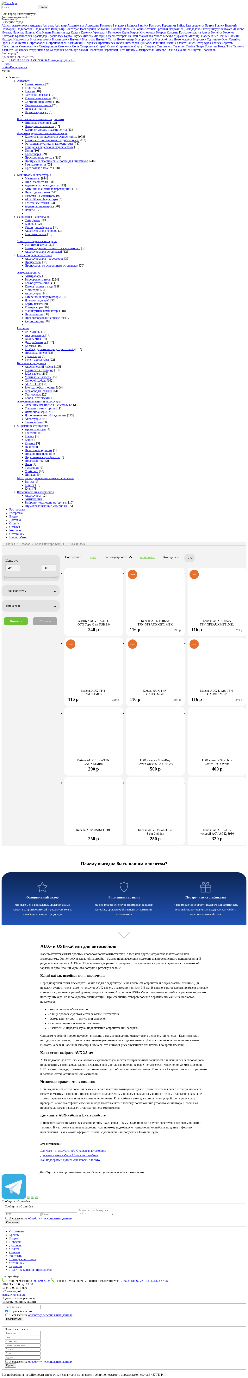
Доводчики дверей (37, 300)
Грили (29, 150)
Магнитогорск (117, 36)
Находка (7, 39)
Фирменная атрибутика (32, 425)
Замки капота (34, 422)
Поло (28, 464)
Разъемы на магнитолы (40, 195)
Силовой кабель (35, 380)
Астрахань (92, 25)
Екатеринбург (210, 29)
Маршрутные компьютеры (42, 310)
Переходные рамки (37, 192)
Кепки (29, 439)
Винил (29, 481)
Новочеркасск (183, 39)
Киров (134, 32)
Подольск (90, 43)
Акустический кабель (39, 366)
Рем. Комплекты (35, 234)
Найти (43, 7)
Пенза (13, 43)
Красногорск (23, 36)
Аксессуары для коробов (41, 230)
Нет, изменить (24, 56)
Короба (29, 223)
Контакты (15, 530)
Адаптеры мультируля (39, 206)
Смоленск (64, 46)
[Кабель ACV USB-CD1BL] (93, 806)
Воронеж (129, 29)
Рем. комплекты (35, 164)
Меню (6, 70)
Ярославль (208, 49)
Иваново (238, 29)
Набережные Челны (214, 36)
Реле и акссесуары (37, 359)
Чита (122, 49)
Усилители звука (36, 244)
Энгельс (160, 49)
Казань (46, 32)
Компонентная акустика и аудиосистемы (52, 140)
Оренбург (235, 39)
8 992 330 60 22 (40, 60)
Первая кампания (20, 1311)
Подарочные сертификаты (42, 457)
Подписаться (14, 1318)
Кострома (8, 36)
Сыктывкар (164, 46)
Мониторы (32, 290)
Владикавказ (41, 29)
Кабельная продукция (31, 363)
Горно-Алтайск (146, 29)
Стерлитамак (124, 46)
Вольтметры (33, 338)
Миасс (158, 36)
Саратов (227, 43)
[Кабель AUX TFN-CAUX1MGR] (93, 666)
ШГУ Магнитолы (36, 182)
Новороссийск (144, 39)
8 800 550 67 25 (40, 1280)
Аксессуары (33, 293)
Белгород (155, 25)
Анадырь (36, 25)
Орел (224, 39)
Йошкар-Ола (33, 32)
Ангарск (48, 25)
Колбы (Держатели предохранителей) (50, 349)
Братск (209, 25)
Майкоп (132, 36)
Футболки (31, 471)
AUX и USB (33, 384)
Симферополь (48, 46)
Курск (78, 36)
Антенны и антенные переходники (48, 188)
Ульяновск (21, 49)
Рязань (170, 43)
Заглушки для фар (36, 94)
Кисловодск (147, 32)
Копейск (216, 32)
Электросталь (145, 49)
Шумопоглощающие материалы (46, 506)
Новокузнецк (125, 39)
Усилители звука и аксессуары (37, 241)
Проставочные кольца (39, 157)
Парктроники (34, 314)
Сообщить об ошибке (16, 1201)
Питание (23, 328)
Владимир (58, 29)
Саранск (215, 43)
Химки (83, 49)
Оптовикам (16, 533)
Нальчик (233, 36)
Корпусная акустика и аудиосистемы (49, 147)
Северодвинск (28, 46)
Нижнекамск (60, 39)
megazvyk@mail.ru (63, 60)
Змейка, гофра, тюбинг (40, 387)
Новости (15, 1241)
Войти (6, 67)
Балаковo (106, 25)
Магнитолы (32, 178)
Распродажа (17, 509)
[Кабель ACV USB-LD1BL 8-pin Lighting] (155, 806)
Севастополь (10, 46)
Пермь (22, 43)
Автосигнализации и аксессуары (39, 401)
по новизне (147, 557)
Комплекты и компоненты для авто (40, 119)
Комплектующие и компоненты (46, 129)
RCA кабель (33, 373)
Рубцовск (146, 43)
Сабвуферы (32, 220)
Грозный (162, 29)
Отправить (12, 1222)
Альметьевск (20, 25)
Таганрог (179, 46)
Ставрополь (88, 46)
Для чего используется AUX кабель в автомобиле (73, 1150)
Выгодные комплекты (39, 126)
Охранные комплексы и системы (46, 405)
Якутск (196, 49)
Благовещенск (195, 25)
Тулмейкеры (33, 356)
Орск (5, 43)
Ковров (161, 32)
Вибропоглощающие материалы (46, 502)
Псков (120, 43)
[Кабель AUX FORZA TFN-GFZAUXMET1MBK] (155, 597)
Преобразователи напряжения (45, 317)
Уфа (46, 49)
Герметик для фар (36, 112)
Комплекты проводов (39, 370)
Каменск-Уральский (94, 32)
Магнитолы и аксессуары (34, 175)
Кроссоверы (33, 154)
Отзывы (14, 527)
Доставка (15, 520)
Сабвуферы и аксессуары (33, 216)
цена (93, 557)
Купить (10, 1365)
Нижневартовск (40, 39)
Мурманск (181, 36)
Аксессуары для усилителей (43, 251)
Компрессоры (34, 307)
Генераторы (32, 331)
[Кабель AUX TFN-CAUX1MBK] (155, 666)
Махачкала (146, 36)
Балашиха (119, 25)
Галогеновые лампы (38, 105)
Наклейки (31, 446)
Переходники (34, 108)
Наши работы (18, 537)
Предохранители (36, 352)
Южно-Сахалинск (178, 49)
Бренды (14, 1234)
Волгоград (72, 29)
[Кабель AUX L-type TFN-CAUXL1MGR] (217, 666)
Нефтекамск (21, 39)
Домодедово (192, 29)
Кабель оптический (38, 398)
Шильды (30, 474)
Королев (228, 32)
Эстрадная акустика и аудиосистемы (49, 143)
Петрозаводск (36, 43)
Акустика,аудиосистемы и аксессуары (42, 133)
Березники (169, 25)
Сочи (75, 46)
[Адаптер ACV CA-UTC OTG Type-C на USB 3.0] (93, 597)
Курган (68, 36)
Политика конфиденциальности (30, 1269)
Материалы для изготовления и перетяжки (45, 478)
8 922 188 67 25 (19, 60)
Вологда (116, 29)
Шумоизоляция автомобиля (35, 492)
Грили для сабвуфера (38, 227)
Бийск (181, 25)
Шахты (130, 49)
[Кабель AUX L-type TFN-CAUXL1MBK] (93, 736)
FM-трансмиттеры (37, 202)
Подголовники (35, 460)
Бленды (30, 91)
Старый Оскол (105, 46)
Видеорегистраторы (38, 279)
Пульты (30, 209)
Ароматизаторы (35, 429)
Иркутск (18, 32)
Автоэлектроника (28, 272)
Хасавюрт (71, 49)
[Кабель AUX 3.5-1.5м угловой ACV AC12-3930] (217, 806)
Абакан (6, 25)
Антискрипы (33, 499)
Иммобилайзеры (36, 412)
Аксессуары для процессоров (44, 258)
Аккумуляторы (35, 335)
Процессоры (33, 262)
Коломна (172, 32)
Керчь (125, 32)
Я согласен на (40, 1218)
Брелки (29, 436)
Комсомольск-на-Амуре (194, 32)
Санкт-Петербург (197, 43)
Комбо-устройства (37, 283)
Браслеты (31, 432)
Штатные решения (37, 122)
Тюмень (238, 46)
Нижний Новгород (82, 39)
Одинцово (214, 39)
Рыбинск (159, 43)
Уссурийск (36, 49)
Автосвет (23, 80)
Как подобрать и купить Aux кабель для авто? (70, 1160)
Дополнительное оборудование (45, 415)
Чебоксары (96, 49)
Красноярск (55, 36)
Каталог (14, 77)
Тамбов (191, 46)
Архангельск (75, 25)
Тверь (200, 46)
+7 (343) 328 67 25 (156, 1280)
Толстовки (32, 467)
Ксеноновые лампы (38, 98)
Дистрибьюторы (35, 342)
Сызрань (150, 46)
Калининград (61, 32)
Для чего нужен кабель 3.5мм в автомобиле (69, 1155)
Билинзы (31, 87)
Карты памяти (34, 303)
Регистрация (18, 67)
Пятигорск (132, 43)
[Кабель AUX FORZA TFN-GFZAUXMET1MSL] (217, 597)
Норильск (199, 39)
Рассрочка (16, 513)
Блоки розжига (35, 84)
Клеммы (30, 345)
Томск (222, 46)
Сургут (139, 46)
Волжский (103, 29)
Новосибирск (164, 39)
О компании (17, 1231)
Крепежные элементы (39, 168)
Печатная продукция (38, 450)
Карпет (29, 485)
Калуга (75, 32)
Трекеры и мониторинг (40, 408)
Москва (168, 36)
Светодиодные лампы (39, 101)
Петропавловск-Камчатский (65, 43)
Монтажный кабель (38, 377)
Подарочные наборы (38, 453)
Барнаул (132, 25)
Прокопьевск (106, 43)
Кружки (30, 443)
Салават (180, 43)
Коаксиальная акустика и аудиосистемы (51, 136)
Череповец (111, 49)
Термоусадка (33, 394)
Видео (13, 516)
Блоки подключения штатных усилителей (52, 248)
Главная (9, 544)
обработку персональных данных (50, 1218)
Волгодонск (88, 29)
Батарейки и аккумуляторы (43, 297)
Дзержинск (176, 29)
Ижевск (7, 32)
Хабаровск (57, 49)
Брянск (219, 25)
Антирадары (33, 276)
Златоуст (226, 29)
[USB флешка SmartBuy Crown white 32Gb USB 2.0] (155, 736)
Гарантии (15, 1266)
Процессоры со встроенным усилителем (51, 265)
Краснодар (40, 36)
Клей (28, 488)
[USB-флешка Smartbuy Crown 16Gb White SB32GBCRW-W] (217, 736)
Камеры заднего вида (39, 286)
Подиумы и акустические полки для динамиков (56, 161)
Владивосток (24, 29)
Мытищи (194, 36)
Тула (229, 46)
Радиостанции (34, 321)
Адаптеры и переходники (42, 185)
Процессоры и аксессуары (34, 255)
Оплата (14, 523)
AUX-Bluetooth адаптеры (41, 199)
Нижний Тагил (106, 39)
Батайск (143, 25)
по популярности (116, 557)
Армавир (61, 25)
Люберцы (100, 36)
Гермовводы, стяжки (38, 391)
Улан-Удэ (8, 49)
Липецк (88, 36)
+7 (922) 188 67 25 (131, 1280)
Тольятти (211, 46)
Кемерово (114, 32)
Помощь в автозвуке (22, 1259)
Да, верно (8, 56)
